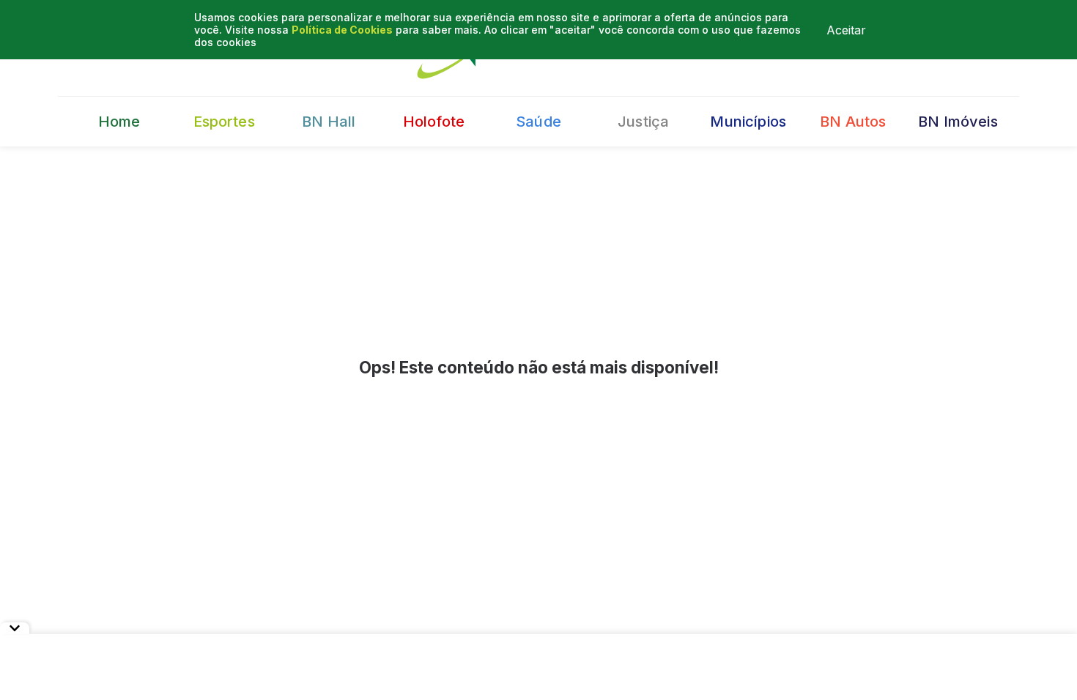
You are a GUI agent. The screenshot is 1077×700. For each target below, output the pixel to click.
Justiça (643, 121)
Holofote (434, 121)
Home (119, 121)
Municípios (748, 121)
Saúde (538, 121)
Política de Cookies (342, 29)
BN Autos (853, 121)
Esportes (224, 121)
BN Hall (328, 121)
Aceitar (846, 30)
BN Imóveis (958, 121)
